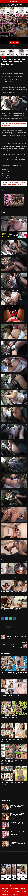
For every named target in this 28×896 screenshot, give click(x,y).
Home (2, 4)
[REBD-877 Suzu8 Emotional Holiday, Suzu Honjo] (14, 773)
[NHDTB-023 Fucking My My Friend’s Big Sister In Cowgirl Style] (3, 637)
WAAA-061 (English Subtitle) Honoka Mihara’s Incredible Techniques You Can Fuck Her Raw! (17, 824)
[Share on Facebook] (2, 618)
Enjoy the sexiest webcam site (14, 10)
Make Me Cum (22, 10)
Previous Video (4, 633)
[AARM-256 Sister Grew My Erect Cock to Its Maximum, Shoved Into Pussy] (14, 708)
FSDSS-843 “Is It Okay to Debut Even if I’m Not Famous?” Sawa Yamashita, (11, 696)
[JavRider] (14, 2)
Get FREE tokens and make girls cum (7, 609)
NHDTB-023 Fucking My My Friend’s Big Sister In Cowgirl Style (16, 637)
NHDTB (7, 171)
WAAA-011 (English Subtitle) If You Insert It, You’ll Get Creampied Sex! (17, 833)
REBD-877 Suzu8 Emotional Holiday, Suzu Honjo (12, 782)
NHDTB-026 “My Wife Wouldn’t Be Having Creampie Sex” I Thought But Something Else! (12, 646)
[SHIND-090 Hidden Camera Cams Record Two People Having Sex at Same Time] (14, 751)
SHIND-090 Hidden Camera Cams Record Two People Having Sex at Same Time (13, 761)
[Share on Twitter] (6, 618)
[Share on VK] (14, 618)
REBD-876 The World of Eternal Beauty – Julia (11, 739)
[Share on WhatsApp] (10, 618)
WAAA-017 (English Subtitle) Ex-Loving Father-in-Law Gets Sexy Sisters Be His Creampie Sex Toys (17, 805)
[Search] (26, 1)
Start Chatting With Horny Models (4, 10)
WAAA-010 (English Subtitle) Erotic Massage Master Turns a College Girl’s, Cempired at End (17, 842)
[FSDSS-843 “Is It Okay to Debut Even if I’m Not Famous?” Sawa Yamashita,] (14, 686)
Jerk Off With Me (13, 877)
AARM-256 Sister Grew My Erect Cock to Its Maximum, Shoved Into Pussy (13, 718)
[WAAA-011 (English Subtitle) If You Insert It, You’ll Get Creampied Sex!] (5, 834)
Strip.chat (3, 12)
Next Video (24, 642)
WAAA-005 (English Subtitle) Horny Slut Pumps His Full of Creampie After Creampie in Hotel (17, 815)
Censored (7, 4)
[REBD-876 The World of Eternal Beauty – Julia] (14, 730)
